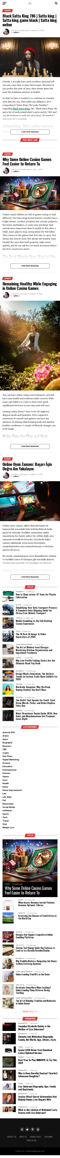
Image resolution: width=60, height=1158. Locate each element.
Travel (6, 821)
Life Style (7, 797)
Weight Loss (8, 827)
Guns (5, 780)
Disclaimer (49, 1136)
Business (7, 746)
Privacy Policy (35, 1136)
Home (5, 787)
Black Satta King (21, 108)
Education (7, 766)
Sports (6, 814)
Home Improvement (12, 790)
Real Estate (8, 804)
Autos (5, 739)
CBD (5, 749)
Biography (7, 743)
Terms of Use (31, 1140)
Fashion (6, 773)
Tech (5, 817)
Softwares (7, 810)
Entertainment (9, 770)
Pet (4, 800)
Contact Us (11, 1136)
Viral (5, 824)
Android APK (9, 732)
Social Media (9, 807)
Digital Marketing (11, 760)
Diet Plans (7, 756)
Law (4, 793)
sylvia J (16, 32)
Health (6, 783)
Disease (6, 763)
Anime (6, 736)
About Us (23, 1136)
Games (6, 776)
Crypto (6, 753)
